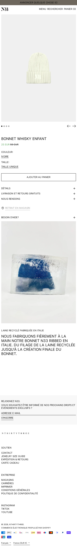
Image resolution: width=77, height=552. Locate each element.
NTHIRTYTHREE (16, 524)
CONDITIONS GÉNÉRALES (15, 490)
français (5, 543)
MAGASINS (7, 479)
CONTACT (6, 452)
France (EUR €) (20, 543)
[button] (55, 9)
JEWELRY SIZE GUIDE (13, 456)
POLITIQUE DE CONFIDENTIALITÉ (19, 493)
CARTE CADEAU (10, 462)
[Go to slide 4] (8, 126)
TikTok (5, 508)
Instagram (8, 505)
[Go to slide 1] (2, 126)
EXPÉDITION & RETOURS (14, 459)
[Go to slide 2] (4, 126)
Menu (42, 8)
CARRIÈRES (7, 483)
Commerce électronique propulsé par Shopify (26, 528)
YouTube (7, 512)
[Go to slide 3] (6, 126)
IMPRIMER (6, 486)
